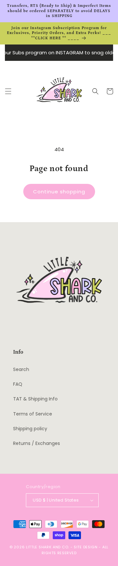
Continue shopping (59, 191)
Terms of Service (32, 414)
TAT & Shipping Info (35, 399)
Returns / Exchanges (36, 443)
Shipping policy (30, 428)
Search (21, 369)
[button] (8, 91)
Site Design (86, 547)
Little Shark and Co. (47, 547)
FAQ (17, 384)
